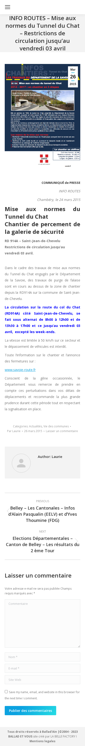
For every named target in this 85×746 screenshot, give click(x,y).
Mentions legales (42, 741)
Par (14, 431)
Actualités (35, 426)
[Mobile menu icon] (7, 7)
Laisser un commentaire (62, 431)
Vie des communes (56, 426)
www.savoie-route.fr (20, 369)
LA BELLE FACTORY (63, 736)
